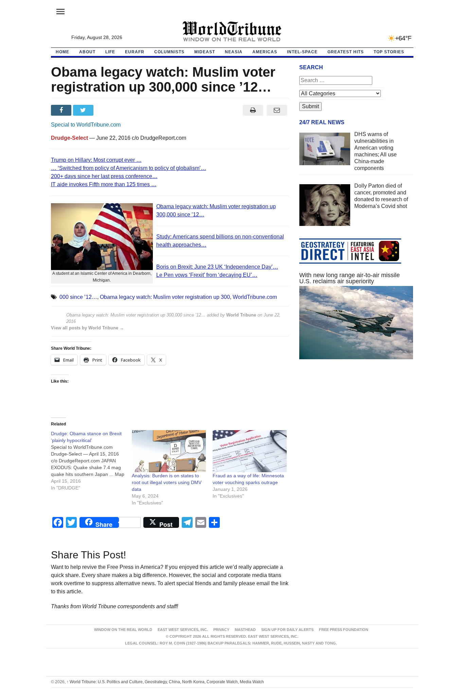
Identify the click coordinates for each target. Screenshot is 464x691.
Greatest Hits (345, 52)
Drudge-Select (69, 138)
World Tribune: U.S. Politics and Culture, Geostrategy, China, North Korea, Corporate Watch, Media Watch (165, 681)
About (87, 52)
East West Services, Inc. (183, 630)
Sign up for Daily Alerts (287, 630)
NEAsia (234, 52)
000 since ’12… (78, 297)
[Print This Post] (253, 110)
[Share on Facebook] (62, 110)
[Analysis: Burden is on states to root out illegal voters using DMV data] (169, 451)
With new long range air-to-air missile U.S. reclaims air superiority (349, 278)
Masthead (245, 630)
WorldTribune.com (255, 297)
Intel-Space (302, 52)
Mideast (204, 52)
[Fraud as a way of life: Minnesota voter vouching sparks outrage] (250, 451)
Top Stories (389, 52)
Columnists (169, 52)
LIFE (110, 52)
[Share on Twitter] (84, 110)
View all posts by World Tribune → (87, 327)
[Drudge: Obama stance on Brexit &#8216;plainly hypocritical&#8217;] (91, 460)
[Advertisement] (356, 428)
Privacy (221, 630)
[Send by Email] (277, 110)
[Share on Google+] (106, 110)
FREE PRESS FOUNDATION (343, 630)
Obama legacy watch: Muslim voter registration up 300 (165, 297)
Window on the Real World (123, 630)
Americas (264, 52)
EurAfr (134, 52)
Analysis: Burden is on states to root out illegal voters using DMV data (166, 482)
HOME (62, 52)
